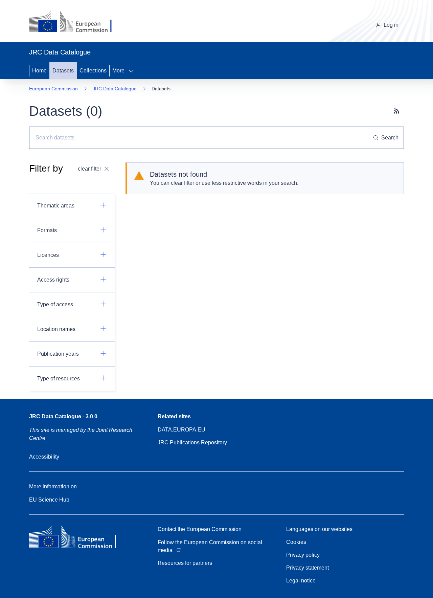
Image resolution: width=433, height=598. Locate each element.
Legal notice (301, 580)
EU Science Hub (49, 500)
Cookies (296, 542)
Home (39, 70)
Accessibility (44, 457)
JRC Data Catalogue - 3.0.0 (63, 416)
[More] (133, 70)
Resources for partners (185, 563)
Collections (93, 70)
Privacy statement (307, 568)
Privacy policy (303, 555)
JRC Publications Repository (192, 442)
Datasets (63, 70)
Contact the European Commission (200, 529)
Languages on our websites (319, 529)
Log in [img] (391, 25)
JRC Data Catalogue (115, 88)
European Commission (53, 88)
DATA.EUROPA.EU (181, 430)
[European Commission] (75, 22)
